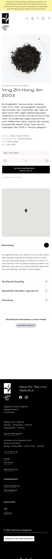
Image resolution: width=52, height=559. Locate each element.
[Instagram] (26, 397)
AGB (5, 509)
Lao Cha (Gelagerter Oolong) (15, 86)
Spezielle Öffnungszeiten (13, 434)
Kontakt (7, 459)
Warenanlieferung (11, 470)
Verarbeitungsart (26, 325)
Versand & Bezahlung (12, 486)
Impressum (8, 513)
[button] (26, 211)
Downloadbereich (10, 490)
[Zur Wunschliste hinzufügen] (45, 38)
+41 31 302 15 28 (11, 452)
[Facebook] (20, 397)
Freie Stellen (8, 463)
